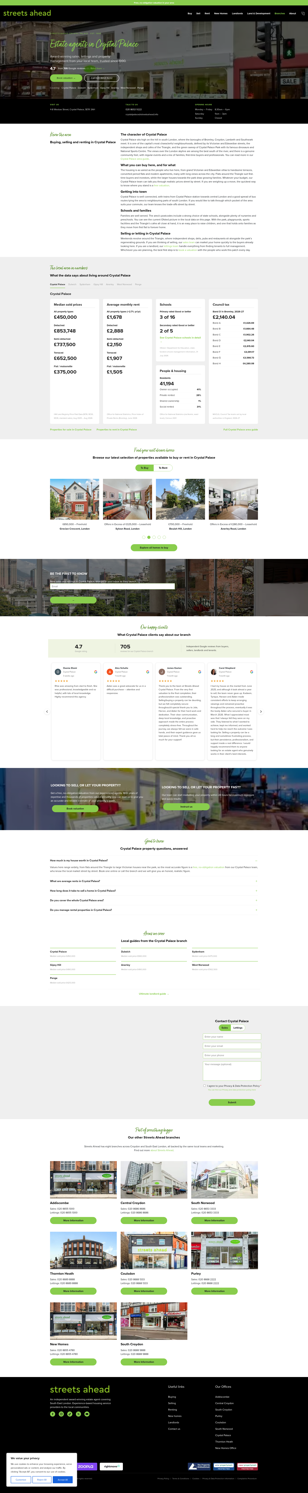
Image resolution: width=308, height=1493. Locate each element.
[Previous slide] (47, 711)
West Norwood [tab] (124, 284)
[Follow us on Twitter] (78, 1414)
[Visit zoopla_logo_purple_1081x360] (85, 1466)
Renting (172, 1409)
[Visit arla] (224, 1466)
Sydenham (93, 87)
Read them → (98, 68)
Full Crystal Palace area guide (240, 429)
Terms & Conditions (180, 1478)
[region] (41, 1470)
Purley (218, 1416)
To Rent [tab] (163, 468)
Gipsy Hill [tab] (98, 284)
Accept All (63, 1479)
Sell (198, 13)
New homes (174, 1416)
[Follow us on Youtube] (87, 1414)
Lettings (238, 1028)
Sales (225, 1028)
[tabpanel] (154, 515)
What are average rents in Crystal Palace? (75, 881)
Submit (232, 1102)
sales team (189, 242)
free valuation (161, 185)
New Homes (220, 13)
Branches (280, 13)
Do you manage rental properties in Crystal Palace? (81, 910)
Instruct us (186, 806)
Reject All (42, 1479)
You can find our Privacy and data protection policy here (232, 1089)
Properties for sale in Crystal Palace (70, 429)
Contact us (174, 1429)
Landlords (237, 13)
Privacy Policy (163, 1478)
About (292, 13)
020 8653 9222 (134, 109)
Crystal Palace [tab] (57, 284)
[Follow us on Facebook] (52, 1414)
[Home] (27, 13)
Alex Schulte (121, 668)
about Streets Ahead (161, 1150)
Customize (21, 1479)
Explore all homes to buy (154, 547)
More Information (73, 1220)
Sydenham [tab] (85, 284)
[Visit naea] (247, 1466)
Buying (172, 1396)
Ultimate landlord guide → (154, 994)
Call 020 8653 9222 (101, 78)
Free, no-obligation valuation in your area (154, 2)
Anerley (115, 87)
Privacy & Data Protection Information (218, 1478)
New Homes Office (225, 1448)
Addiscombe (222, 1396)
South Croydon (223, 1409)
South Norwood (224, 1429)
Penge (140, 87)
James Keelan (174, 668)
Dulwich (82, 87)
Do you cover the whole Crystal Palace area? (77, 900)
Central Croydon (224, 1403)
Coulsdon (220, 1422)
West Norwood (128, 87)
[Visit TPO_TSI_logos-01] (199, 1466)
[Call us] (303, 13)
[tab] (143, 537)
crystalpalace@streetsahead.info (142, 114)
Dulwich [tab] (72, 284)
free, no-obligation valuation (208, 867)
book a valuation (188, 250)
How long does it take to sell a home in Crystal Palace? (83, 891)
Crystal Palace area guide (135, 159)
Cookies (195, 1478)
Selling (172, 1403)
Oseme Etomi (70, 668)
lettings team (171, 246)
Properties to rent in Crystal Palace (117, 429)
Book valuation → (66, 78)
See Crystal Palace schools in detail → (180, 339)
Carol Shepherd (227, 668)
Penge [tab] (138, 284)
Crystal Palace (69, 87)
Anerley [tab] (110, 284)
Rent (207, 13)
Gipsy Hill (104, 87)
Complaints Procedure (247, 1478)
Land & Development (258, 13)
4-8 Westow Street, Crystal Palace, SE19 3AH (72, 109)
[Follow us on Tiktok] (69, 1414)
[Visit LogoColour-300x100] (111, 1466)
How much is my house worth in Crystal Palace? (79, 860)
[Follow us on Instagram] (61, 1414)
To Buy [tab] (144, 468)
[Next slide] (261, 711)
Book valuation (75, 808)
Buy (190, 13)
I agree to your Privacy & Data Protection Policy (234, 1086)
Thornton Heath (224, 1441)
